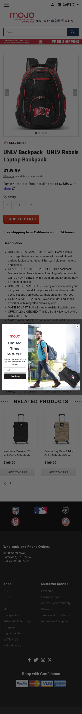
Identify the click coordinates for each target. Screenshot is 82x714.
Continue (15, 376)
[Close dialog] (77, 326)
